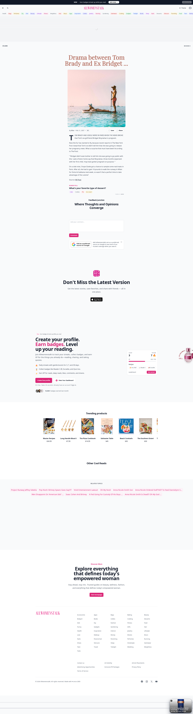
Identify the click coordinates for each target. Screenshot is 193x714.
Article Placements (138, 663)
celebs (5, 46)
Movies (129, 635)
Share (121, 130)
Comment (73, 235)
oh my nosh (105, 490)
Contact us (80, 663)
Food (180, 13)
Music (65, 13)
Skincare (166, 13)
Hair (60, 13)
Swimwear (114, 13)
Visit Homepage (96, 595)
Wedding (130, 647)
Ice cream (89, 192)
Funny (79, 627)
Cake (71, 192)
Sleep (147, 13)
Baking (129, 615)
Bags (10, 13)
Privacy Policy (136, 667)
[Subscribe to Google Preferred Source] (81, 244)
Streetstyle (130, 643)
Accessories (81, 615)
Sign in (73, 385)
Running (98, 13)
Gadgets (128, 13)
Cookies (77, 192)
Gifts (128, 627)
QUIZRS (122, 194)
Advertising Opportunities (86, 667)
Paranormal (98, 639)
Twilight (135, 13)
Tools (79, 651)
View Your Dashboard (66, 380)
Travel (96, 647)
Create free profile (43, 380)
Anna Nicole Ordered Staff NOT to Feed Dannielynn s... (158, 490)
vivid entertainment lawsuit (86, 490)
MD (88, 130)
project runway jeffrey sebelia (24, 490)
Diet (27, 13)
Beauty (32, 13)
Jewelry (91, 13)
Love (78, 635)
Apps (70, 13)
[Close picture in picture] (171, 701)
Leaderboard (132, 372)
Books (141, 13)
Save (112, 130)
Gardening (106, 13)
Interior (113, 631)
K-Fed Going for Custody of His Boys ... (106, 494)
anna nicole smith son (123, 490)
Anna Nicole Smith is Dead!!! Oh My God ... (143, 494)
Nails (152, 13)
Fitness (46, 13)
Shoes (79, 643)
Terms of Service (82, 671)
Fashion (113, 623)
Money (113, 635)
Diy (22, 13)
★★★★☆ (187, 46)
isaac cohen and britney (76, 494)
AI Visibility (108, 663)
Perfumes (16, 13)
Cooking (121, 13)
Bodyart (79, 619)
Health (4, 13)
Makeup (96, 635)
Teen (185, 13)
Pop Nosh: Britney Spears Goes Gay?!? (55, 490)
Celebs (85, 13)
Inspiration (78, 13)
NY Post (78, 180)
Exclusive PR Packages (112, 667)
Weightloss (53, 13)
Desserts (159, 13)
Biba (72, 130)
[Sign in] (190, 8)
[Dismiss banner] (121, 242)
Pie (83, 192)
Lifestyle (39, 13)
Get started (151, 372)
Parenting (174, 13)
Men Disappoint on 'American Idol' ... (47, 494)
